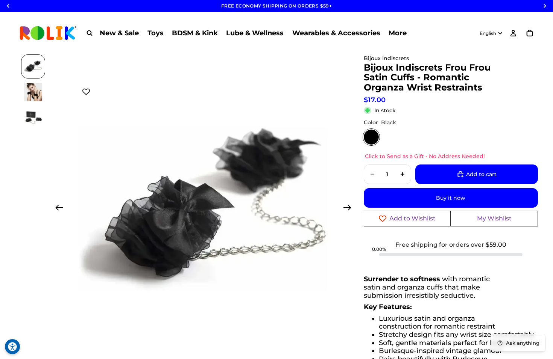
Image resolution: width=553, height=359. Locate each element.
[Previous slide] (57, 209)
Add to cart (481, 174)
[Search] (89, 33)
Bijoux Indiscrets (386, 58)
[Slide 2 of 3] (33, 92)
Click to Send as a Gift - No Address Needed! (425, 156)
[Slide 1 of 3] (33, 66)
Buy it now (450, 198)
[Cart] (529, 33)
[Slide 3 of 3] (33, 117)
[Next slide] (349, 209)
